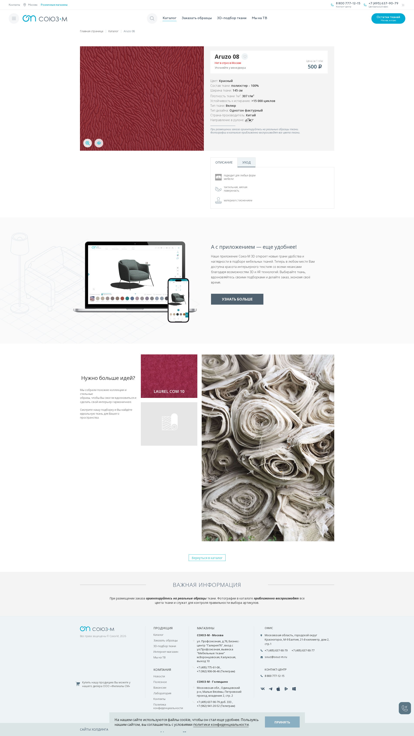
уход (246, 162)
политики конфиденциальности (221, 724)
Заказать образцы (197, 18)
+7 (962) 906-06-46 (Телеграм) (216, 671)
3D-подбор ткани (231, 18)
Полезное (160, 682)
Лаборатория (162, 693)
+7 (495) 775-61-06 (208, 667)
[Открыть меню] (14, 18)
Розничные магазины (54, 4)
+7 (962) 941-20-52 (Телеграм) (216, 706)
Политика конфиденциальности (168, 706)
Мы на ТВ (259, 18)
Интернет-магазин (165, 652)
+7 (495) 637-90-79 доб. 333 (214, 702)
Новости (159, 676)
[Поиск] (152, 18)
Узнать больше (237, 299)
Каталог (169, 18)
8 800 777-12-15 (274, 676)
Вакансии (159, 687)
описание (224, 162)
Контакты (14, 4)
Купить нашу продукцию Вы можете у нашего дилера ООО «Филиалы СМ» (106, 684)
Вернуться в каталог (207, 558)
